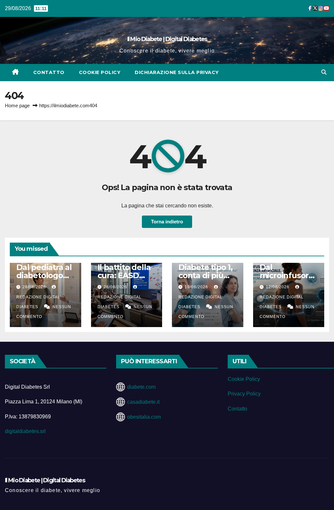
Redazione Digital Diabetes (38, 302)
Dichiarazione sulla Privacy (177, 72)
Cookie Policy (100, 72)
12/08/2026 (278, 287)
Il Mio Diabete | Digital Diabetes (167, 39)
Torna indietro (167, 221)
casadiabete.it (143, 402)
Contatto (49, 72)
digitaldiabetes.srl (25, 431)
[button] (323, 72)
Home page (17, 105)
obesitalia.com (144, 417)
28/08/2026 (35, 287)
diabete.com (141, 387)
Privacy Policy (244, 394)
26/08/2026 (116, 287)
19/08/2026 (197, 287)
